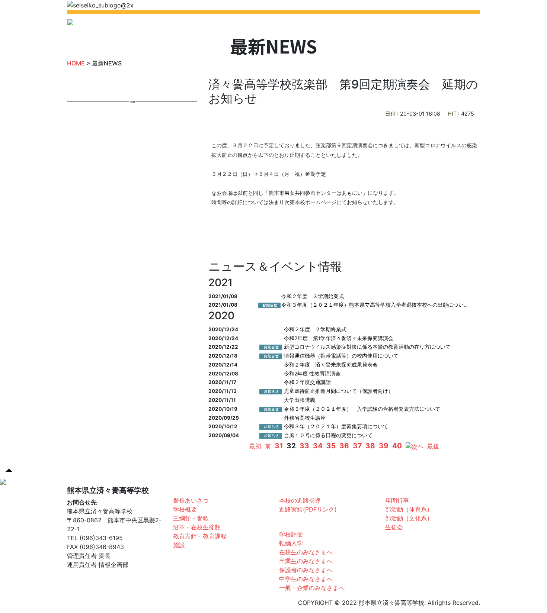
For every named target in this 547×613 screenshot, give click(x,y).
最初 (255, 446)
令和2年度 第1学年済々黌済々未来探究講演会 (338, 338)
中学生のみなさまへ (306, 579)
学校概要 (185, 509)
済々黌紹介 (189, 489)
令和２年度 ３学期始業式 (312, 296)
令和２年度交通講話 (307, 382)
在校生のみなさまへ (306, 552)
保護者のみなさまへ (306, 570)
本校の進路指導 (300, 500)
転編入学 (291, 543)
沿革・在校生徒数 (197, 527)
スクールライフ (407, 489)
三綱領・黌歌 (191, 518)
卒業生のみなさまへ (306, 561)
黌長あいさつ (191, 500)
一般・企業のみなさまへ (312, 587)
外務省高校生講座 (305, 418)
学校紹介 (262, 24)
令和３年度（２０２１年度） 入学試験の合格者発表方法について (362, 409)
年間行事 (397, 500)
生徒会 (394, 527)
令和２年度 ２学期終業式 (315, 329)
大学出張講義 (299, 400)
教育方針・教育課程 (200, 536)
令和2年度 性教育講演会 (312, 374)
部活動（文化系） (409, 518)
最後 (433, 446)
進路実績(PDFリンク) (308, 509)
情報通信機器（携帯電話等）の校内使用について (341, 356)
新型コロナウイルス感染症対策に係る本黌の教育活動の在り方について (367, 347)
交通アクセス (459, 24)
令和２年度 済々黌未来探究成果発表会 (331, 365)
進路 (286, 489)
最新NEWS (229, 24)
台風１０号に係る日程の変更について (328, 435)
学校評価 (291, 534)
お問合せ (423, 24)
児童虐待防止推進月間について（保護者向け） (338, 391)
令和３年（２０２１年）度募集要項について (336, 426)
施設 (179, 545)
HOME (200, 24)
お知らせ (292, 523)
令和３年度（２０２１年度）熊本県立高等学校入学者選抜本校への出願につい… (374, 305)
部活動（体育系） (409, 509)
